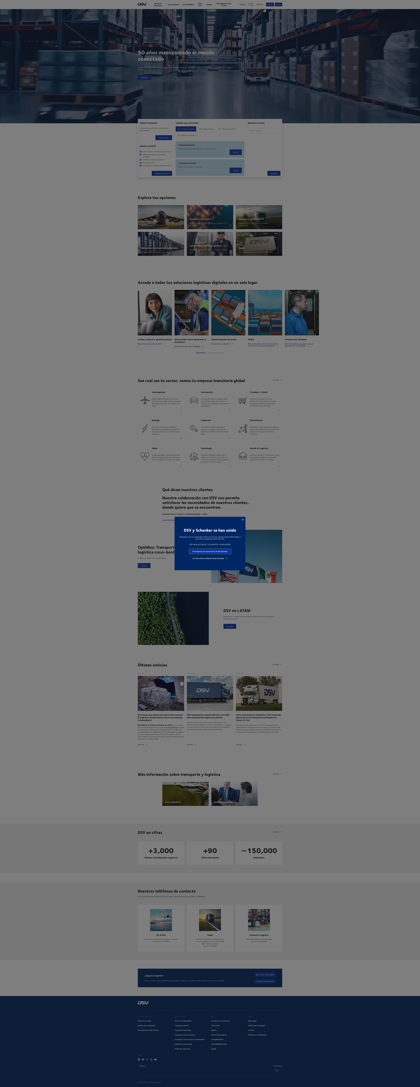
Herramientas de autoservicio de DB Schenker (210, 551)
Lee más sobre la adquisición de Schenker (209, 558)
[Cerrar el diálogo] (242, 519)
